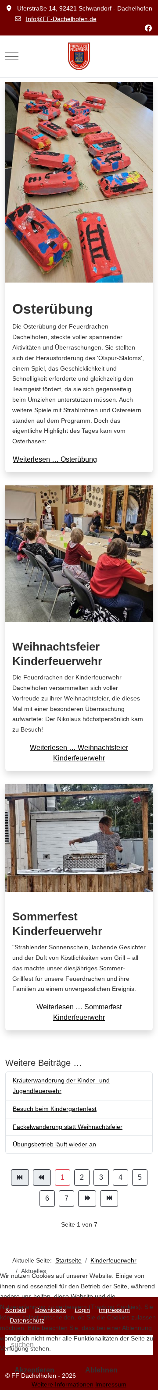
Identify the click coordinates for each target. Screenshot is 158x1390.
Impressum (110, 1384)
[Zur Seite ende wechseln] (109, 1198)
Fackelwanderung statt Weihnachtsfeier (67, 1126)
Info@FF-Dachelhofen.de (61, 18)
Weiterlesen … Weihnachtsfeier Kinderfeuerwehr (79, 753)
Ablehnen (101, 1370)
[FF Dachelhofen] (79, 56)
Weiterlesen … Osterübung (55, 459)
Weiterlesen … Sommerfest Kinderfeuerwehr (79, 1012)
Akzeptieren (34, 1370)
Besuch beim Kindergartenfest (55, 1108)
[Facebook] (148, 28)
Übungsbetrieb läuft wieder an (54, 1144)
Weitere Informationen (62, 1384)
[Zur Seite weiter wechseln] (87, 1198)
